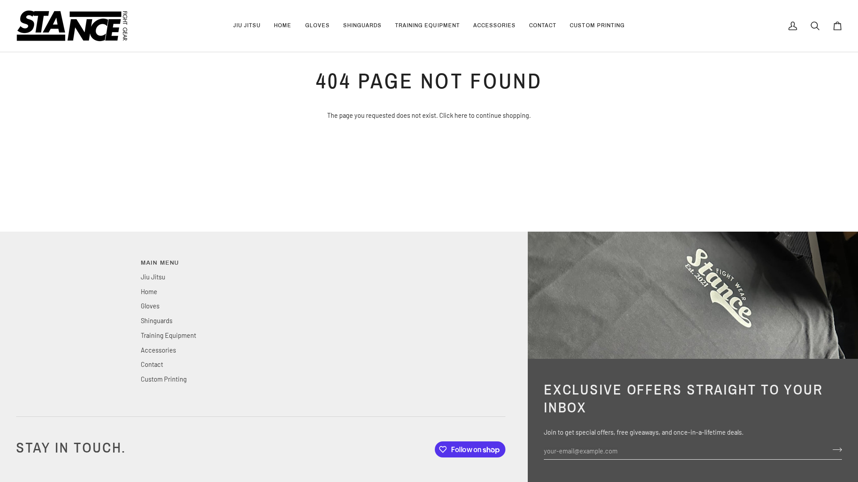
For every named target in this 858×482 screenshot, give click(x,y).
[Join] (834, 449)
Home (149, 291)
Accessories (158, 350)
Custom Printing (164, 379)
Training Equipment (168, 335)
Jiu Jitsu (153, 277)
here (460, 115)
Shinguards (156, 320)
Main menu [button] (160, 263)
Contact (152, 364)
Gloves (150, 306)
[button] (317, 26)
